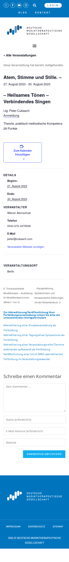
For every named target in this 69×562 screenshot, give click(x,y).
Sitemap (58, 526)
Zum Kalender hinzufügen (23, 152)
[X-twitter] (6, 5)
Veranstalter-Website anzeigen (25, 247)
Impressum (13, 526)
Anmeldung (11, 115)
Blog (22, 12)
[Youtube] (19, 5)
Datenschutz (36, 526)
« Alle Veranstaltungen (19, 55)
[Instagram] (25, 5)
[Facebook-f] (12, 5)
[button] (34, 5)
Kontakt (43, 12)
